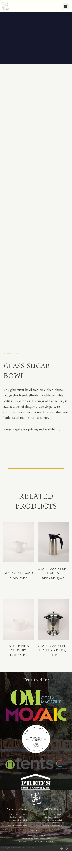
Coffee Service (11, 353)
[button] (66, 6)
